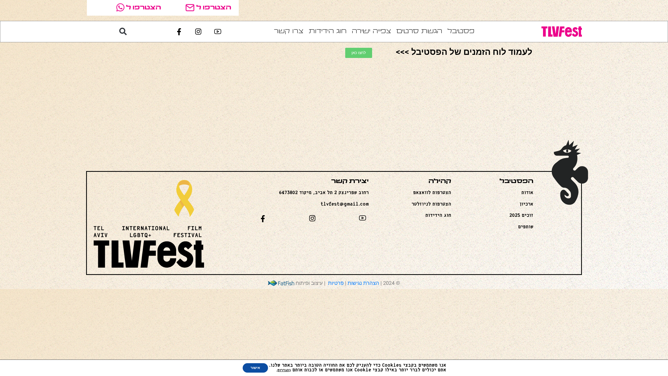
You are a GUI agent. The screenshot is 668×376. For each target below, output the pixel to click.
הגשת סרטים (419, 31)
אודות (527, 192)
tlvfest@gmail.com (345, 204)
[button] (123, 31)
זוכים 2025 (521, 215)
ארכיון (526, 204)
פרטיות (335, 283)
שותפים (525, 227)
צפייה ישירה (371, 31)
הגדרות (283, 370)
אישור (255, 367)
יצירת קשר (350, 181)
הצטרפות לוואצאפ (432, 192)
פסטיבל (461, 31)
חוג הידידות (328, 31)
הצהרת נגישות (363, 283)
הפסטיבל (516, 181)
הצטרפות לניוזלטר (431, 204)
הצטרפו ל (213, 7)
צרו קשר (288, 31)
